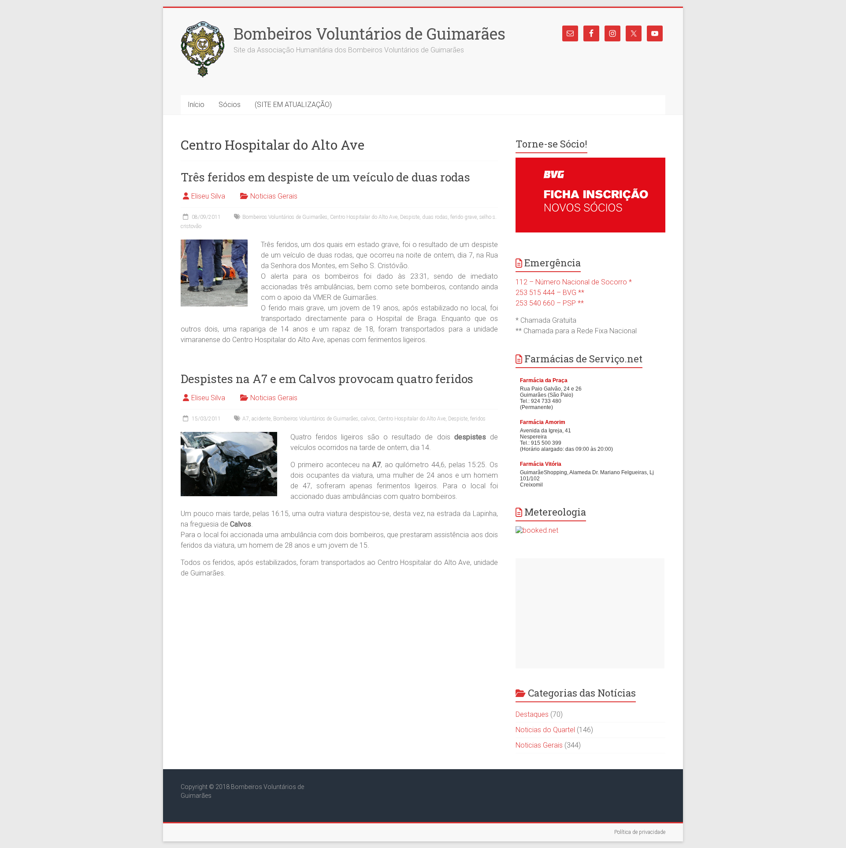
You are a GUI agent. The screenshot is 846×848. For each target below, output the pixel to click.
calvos (368, 419)
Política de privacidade (639, 832)
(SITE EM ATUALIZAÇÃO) (293, 104)
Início (196, 104)
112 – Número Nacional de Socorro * (574, 282)
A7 (245, 419)
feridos (478, 419)
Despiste (409, 217)
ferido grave (463, 217)
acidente (261, 419)
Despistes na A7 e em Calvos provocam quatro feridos (327, 378)
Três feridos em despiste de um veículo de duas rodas (325, 177)
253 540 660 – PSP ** (550, 303)
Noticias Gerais (273, 196)
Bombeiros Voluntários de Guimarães (369, 33)
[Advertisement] (590, 613)
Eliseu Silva (208, 196)
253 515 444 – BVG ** (550, 292)
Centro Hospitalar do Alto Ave (363, 217)
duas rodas (435, 217)
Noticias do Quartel (545, 730)
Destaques (532, 714)
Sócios (230, 104)
